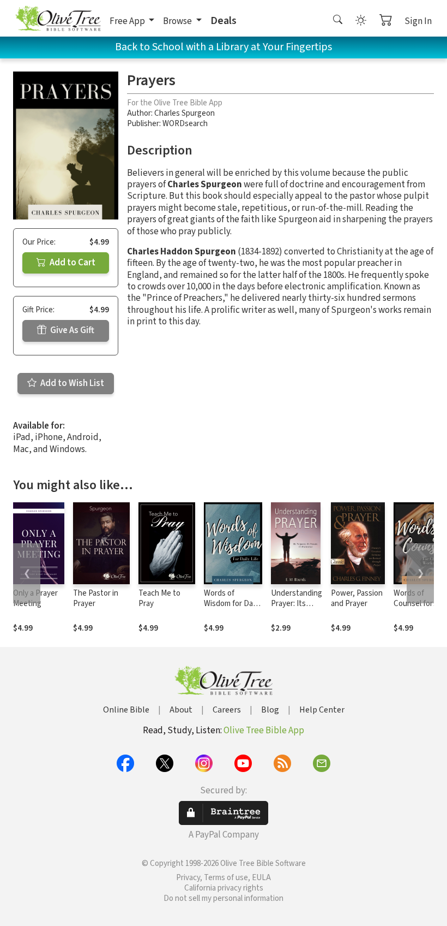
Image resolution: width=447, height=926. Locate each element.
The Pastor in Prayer (95, 598)
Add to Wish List (71, 383)
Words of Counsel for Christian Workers (413, 608)
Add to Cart (71, 262)
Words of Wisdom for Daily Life (232, 603)
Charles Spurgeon (184, 113)
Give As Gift (71, 330)
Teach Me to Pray (159, 598)
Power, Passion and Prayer (357, 598)
